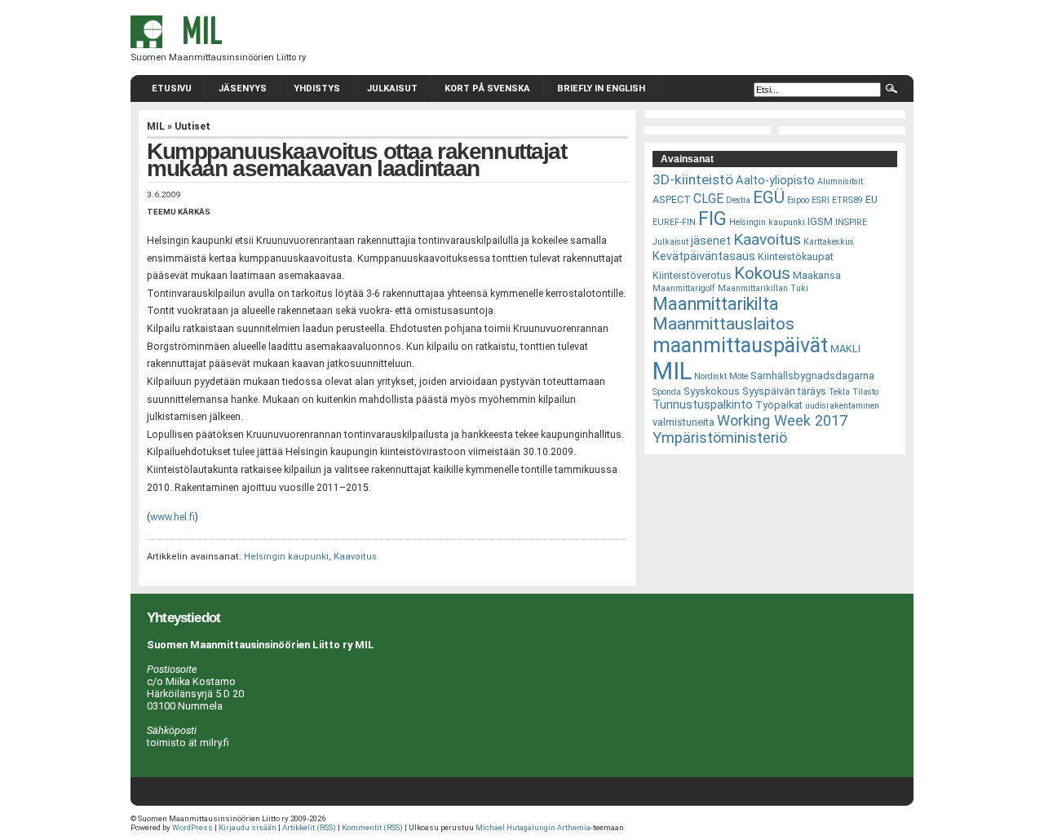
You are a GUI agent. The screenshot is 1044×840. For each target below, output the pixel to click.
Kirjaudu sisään (247, 827)
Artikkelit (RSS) (309, 827)
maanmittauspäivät (740, 345)
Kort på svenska (487, 88)
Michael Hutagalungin (515, 827)
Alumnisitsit (840, 181)
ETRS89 (847, 200)
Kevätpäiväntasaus (703, 256)
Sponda (666, 392)
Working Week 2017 (782, 420)
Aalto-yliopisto (775, 180)
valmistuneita (683, 422)
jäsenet (711, 240)
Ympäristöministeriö (719, 437)
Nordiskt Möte (721, 376)
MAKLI (845, 349)
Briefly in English (601, 88)
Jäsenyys (243, 88)
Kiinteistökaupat (796, 256)
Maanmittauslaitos (723, 324)
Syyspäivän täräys (784, 391)
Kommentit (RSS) (372, 827)
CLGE (708, 198)
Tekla (839, 392)
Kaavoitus (355, 556)
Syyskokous (711, 391)
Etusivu (172, 88)
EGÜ (769, 197)
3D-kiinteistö (692, 179)
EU (871, 199)
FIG (712, 218)
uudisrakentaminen (842, 405)
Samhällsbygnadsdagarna (812, 375)
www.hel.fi (172, 517)
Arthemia (574, 827)
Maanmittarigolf (683, 288)
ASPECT (671, 199)
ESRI (820, 200)
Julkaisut (392, 88)
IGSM (820, 221)
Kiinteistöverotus (692, 275)
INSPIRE (851, 222)
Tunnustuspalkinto (702, 404)
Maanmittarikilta (715, 304)
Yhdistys (317, 88)
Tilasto (865, 392)
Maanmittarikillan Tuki (763, 288)
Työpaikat (779, 405)
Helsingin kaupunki (286, 556)
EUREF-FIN (674, 222)
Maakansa (817, 275)
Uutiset (192, 126)
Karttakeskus (828, 242)
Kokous (762, 273)
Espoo (798, 200)
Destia (738, 200)
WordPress (192, 827)
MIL (156, 126)
